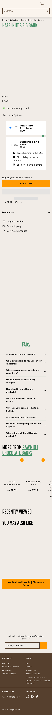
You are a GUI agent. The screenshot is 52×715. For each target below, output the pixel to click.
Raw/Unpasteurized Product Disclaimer (38, 682)
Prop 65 (29, 667)
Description (8, 212)
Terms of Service (33, 674)
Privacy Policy (32, 670)
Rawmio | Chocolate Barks (31, 20)
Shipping (6, 177)
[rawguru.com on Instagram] (27, 696)
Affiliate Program (9, 674)
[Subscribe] (43, 645)
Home (4, 20)
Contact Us (6, 670)
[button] (26, 191)
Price (5, 96)
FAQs (28, 663)
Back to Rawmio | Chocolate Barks (28, 584)
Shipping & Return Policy (36, 677)
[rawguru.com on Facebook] (32, 696)
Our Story (6, 663)
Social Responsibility (10, 667)
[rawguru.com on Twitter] (37, 696)
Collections (14, 20)
